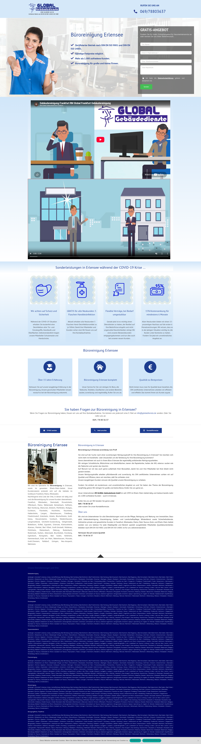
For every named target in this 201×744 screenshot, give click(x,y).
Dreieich (152, 579)
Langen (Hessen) (94, 587)
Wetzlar (157, 596)
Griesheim (63, 583)
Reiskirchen (150, 592)
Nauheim (118, 589)
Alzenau (44, 577)
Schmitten (75, 594)
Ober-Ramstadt (67, 592)
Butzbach (115, 579)
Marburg (66, 589)
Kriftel (58, 587)
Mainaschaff (40, 589)
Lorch (171, 587)
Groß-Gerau (70, 583)
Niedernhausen (46, 592)
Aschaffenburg (56, 577)
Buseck (110, 579)
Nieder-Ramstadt (57, 592)
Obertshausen (77, 592)
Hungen (102, 585)
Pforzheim (110, 592)
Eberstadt (169, 579)
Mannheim (59, 589)
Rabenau (137, 592)
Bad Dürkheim (83, 577)
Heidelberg (146, 583)
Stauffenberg (169, 594)
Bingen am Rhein (62, 579)
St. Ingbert (144, 594)
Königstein (52, 587)
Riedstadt (157, 592)
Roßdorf (37, 594)
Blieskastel (82, 579)
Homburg (89, 585)
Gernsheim (31, 583)
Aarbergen (31, 577)
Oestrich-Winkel (93, 592)
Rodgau (170, 592)
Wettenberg (150, 596)
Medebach (72, 589)
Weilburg (115, 596)
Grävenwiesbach (54, 583)
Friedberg (139, 581)
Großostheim (79, 583)
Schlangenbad (67, 594)
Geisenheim (160, 581)
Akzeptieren (135, 740)
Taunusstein (71, 596)
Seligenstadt (117, 594)
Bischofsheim (73, 579)
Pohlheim (131, 592)
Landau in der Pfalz (82, 587)
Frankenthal (110, 581)
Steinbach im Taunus (34, 596)
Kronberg (63, 587)
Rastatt (143, 592)
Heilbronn (161, 583)
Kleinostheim (38, 587)
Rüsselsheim (58, 594)
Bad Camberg (74, 577)
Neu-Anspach (126, 589)
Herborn (38, 585)
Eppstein (43, 581)
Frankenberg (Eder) (100, 581)
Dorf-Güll (146, 579)
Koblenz (45, 587)
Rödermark (164, 592)
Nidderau (38, 592)
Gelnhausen (168, 581)
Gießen (38, 583)
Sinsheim (125, 594)
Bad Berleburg (65, 577)
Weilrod (121, 596)
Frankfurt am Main (121, 581)
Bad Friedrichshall (94, 577)
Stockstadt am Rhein (47, 596)
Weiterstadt (135, 596)
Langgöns (103, 587)
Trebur (78, 596)
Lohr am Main (159, 587)
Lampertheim (71, 587)
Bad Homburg (105, 577)
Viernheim (90, 596)
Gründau (113, 583)
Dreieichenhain (161, 579)
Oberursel (85, 592)
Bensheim (31, 579)
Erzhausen (57, 581)
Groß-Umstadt (88, 583)
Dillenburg (139, 579)
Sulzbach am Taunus (61, 596)
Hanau (125, 583)
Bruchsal (96, 579)
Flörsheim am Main (87, 581)
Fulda (154, 581)
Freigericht (131, 581)
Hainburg (119, 583)
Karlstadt (155, 585)
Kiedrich (30, 587)
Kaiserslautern (141, 585)
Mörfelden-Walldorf (90, 589)
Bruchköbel (89, 579)
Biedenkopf (53, 579)
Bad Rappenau (132, 577)
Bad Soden (162, 577)
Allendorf (37, 577)
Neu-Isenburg (135, 589)
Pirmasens (124, 592)
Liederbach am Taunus (136, 587)
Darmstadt (123, 579)
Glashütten (44, 583)
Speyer (131, 594)
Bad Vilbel (169, 577)
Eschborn (63, 581)
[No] (198, 740)
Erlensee (49, 581)
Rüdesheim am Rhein (47, 594)
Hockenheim (68, 585)
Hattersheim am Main (135, 583)
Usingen (83, 596)
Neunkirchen (143, 589)
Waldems (97, 596)
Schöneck (82, 594)
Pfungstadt (117, 592)
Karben (149, 585)
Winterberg (31, 598)
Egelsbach (31, 581)
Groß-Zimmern (98, 583)
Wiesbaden (163, 596)
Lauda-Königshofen (119, 587)
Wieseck (170, 596)
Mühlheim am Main (103, 589)
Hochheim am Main (57, 585)
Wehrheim (109, 596)
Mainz (53, 589)
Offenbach (102, 592)
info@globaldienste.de (146, 413)
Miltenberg (80, 589)
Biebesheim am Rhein (41, 579)
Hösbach (96, 585)
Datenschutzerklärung (165, 78)
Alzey (49, 577)
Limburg (146, 587)
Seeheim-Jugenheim (107, 594)
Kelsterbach (169, 585)
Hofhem (75, 585)
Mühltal (112, 589)
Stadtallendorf (159, 594)
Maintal (48, 589)
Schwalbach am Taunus (93, 594)
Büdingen (103, 579)
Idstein (121, 585)
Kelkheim (161, 585)
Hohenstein (82, 585)
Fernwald (77, 581)
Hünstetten (109, 585)
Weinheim (128, 596)
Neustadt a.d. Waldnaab (156, 589)
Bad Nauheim (123, 577)
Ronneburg (31, 594)
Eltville (37, 581)
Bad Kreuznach (114, 577)
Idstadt (115, 585)
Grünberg (106, 583)
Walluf (103, 596)
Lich (127, 587)
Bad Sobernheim (153, 577)
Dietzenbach (131, 579)
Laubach (109, 587)
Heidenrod (154, 583)
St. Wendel (151, 594)
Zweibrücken (44, 598)
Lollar (166, 587)
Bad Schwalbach (142, 577)
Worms (37, 598)
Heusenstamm (46, 585)
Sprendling (137, 594)
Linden (152, 587)
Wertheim (143, 596)
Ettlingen (70, 581)
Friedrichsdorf (147, 581)
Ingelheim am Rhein (130, 585)
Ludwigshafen (32, 589)
